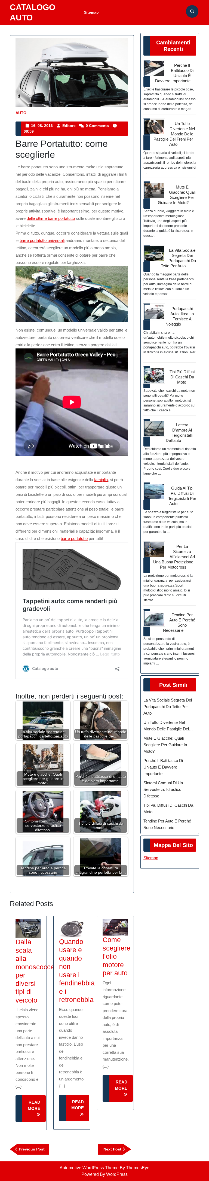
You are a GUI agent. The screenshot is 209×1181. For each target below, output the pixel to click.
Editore (69, 125)
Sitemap (91, 12)
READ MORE (37, 1111)
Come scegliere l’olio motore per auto (116, 956)
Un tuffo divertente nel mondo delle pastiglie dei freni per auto (174, 134)
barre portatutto (74, 538)
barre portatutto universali (42, 240)
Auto (21, 113)
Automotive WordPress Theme (89, 1167)
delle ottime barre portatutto (51, 218)
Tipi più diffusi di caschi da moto (182, 376)
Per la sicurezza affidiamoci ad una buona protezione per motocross (174, 556)
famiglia (101, 479)
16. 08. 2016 (42, 125)
